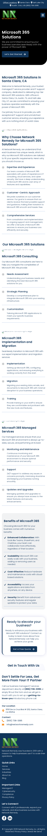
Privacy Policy (8, 797)
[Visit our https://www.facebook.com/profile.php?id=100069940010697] (4, 818)
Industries (6, 772)
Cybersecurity (8, 791)
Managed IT (7, 788)
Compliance (8, 794)
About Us (6, 775)
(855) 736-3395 (14, 720)
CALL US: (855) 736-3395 (28, 5)
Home (5, 766)
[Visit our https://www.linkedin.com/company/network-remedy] (10, 818)
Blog (4, 778)
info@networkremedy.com (20, 724)
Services (6, 769)
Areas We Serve (35, 831)
